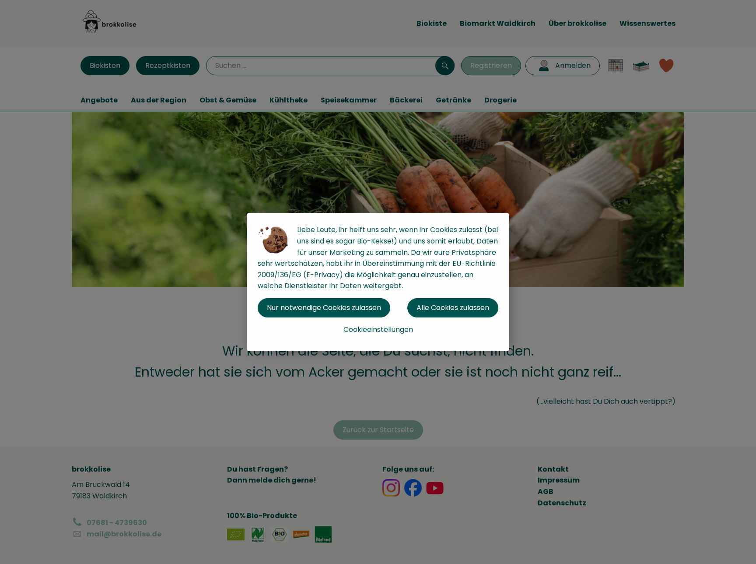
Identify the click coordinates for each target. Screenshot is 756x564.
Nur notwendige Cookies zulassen (324, 308)
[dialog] (378, 282)
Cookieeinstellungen (378, 329)
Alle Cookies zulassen (452, 308)
